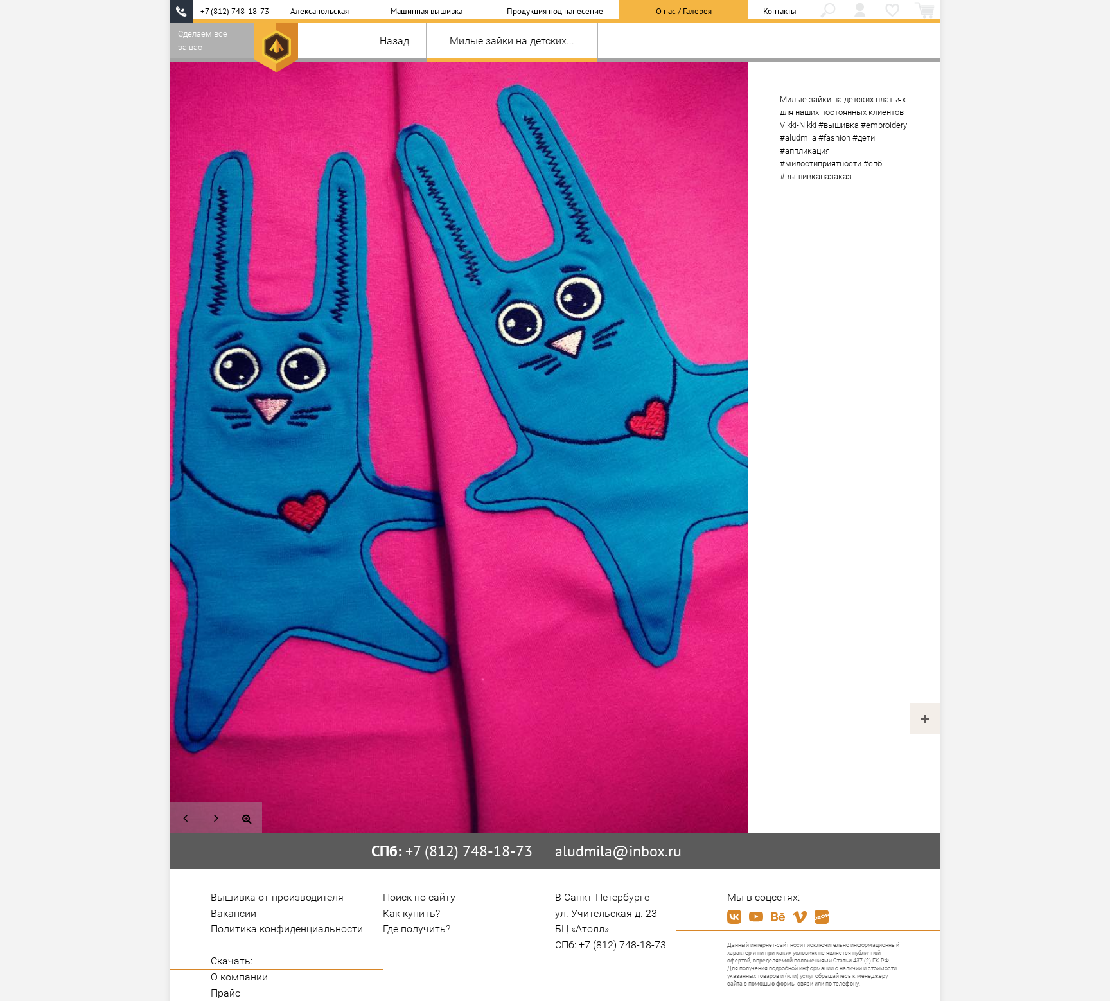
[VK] (734, 917)
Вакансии (233, 913)
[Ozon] (821, 917)
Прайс (225, 993)
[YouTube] (756, 917)
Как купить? (411, 913)
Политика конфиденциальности (287, 929)
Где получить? (416, 929)
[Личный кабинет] (860, 11)
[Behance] (778, 917)
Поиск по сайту (419, 897)
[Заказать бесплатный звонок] (181, 11)
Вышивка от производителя (277, 897)
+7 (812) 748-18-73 (234, 11)
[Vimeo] (799, 917)
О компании (239, 977)
